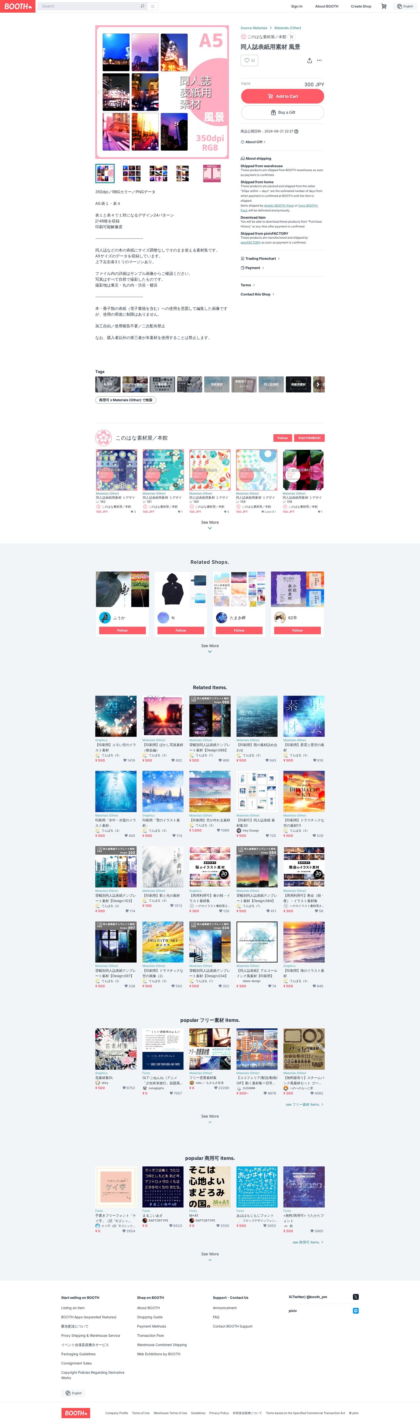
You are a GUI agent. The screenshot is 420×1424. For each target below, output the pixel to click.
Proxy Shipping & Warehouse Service (90, 1335)
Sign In (297, 6)
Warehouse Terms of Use (170, 1413)
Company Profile (116, 1413)
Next (225, 92)
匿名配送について (74, 1326)
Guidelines (198, 1413)
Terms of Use (141, 1413)
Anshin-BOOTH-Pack (279, 205)
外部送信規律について (247, 1413)
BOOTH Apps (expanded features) (88, 1317)
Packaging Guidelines (78, 1354)
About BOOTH (326, 6)
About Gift (253, 142)
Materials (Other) (287, 28)
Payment (252, 268)
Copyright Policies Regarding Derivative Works (92, 1375)
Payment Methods (151, 1326)
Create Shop (361, 6)
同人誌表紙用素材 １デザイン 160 (208, 499)
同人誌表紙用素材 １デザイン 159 (255, 499)
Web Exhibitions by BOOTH (158, 1354)
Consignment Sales (76, 1363)
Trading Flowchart (260, 258)
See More (210, 646)
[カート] (291, 37)
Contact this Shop (256, 294)
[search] (142, 6)
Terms (246, 285)
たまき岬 (237, 617)
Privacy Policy (219, 1413)
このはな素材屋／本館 (142, 438)
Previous (99, 92)
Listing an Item (73, 1308)
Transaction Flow (150, 1335)
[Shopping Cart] (384, 6)
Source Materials (254, 28)
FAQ (216, 1317)
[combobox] (92, 6)
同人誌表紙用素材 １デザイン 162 (115, 499)
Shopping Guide (150, 1317)
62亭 (292, 617)
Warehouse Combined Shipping (162, 1345)
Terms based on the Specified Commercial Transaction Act (305, 1413)
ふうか (119, 617)
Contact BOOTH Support (233, 1326)
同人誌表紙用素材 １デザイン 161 (162, 499)
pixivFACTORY (251, 242)
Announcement (225, 1308)
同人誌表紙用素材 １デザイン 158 (302, 499)
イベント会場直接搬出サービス (85, 1345)
